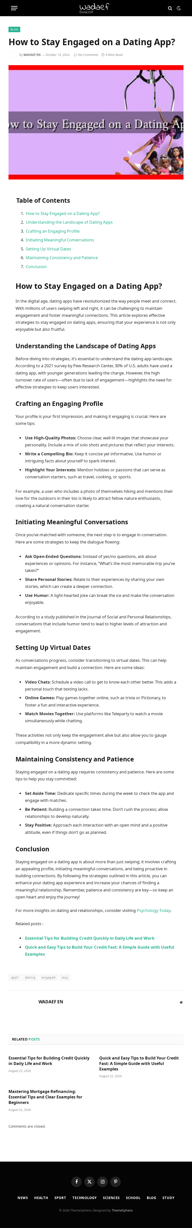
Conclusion (36, 266)
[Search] (170, 8)
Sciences (111, 1198)
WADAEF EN (32, 55)
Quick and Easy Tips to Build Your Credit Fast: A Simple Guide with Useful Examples (139, 1063)
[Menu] (14, 8)
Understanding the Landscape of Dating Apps (69, 222)
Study (168, 1198)
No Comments (88, 55)
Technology (84, 1198)
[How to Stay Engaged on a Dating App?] (96, 122)
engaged (49, 977)
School (133, 1198)
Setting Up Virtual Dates (48, 249)
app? (15, 977)
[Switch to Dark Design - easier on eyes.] (178, 8)
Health (41, 1198)
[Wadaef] (96, 8)
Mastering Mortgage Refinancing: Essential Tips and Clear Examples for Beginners (45, 1097)
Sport (60, 1198)
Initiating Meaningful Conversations (60, 240)
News (23, 1198)
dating (30, 977)
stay (65, 977)
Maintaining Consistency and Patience (62, 257)
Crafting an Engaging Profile (53, 231)
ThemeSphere (122, 1210)
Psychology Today (153, 910)
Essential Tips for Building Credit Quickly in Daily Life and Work (49, 1060)
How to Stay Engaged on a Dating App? (63, 213)
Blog (14, 29)
